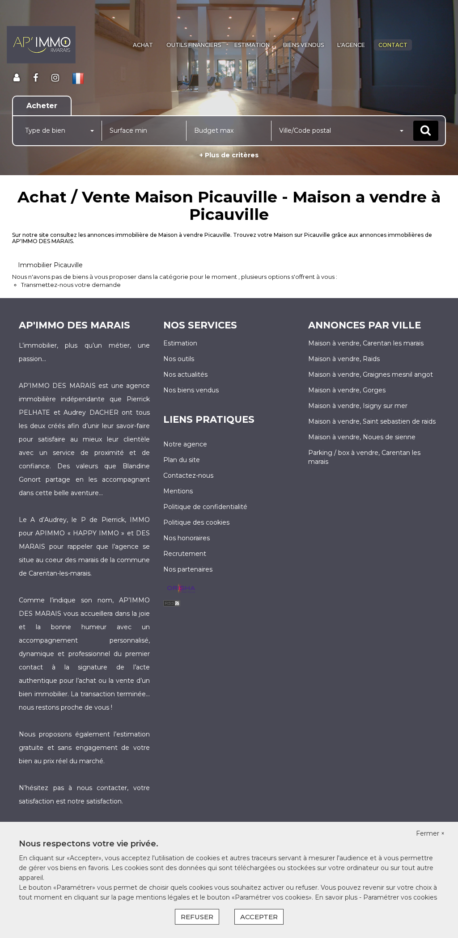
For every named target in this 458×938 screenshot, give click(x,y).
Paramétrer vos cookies (400, 897)
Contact (392, 45)
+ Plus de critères (229, 155)
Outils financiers (193, 45)
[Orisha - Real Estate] (181, 589)
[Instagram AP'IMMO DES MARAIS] (55, 78)
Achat (143, 45)
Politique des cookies (196, 522)
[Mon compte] (16, 78)
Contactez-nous (188, 475)
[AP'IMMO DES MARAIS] (41, 45)
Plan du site (181, 460)
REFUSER (197, 917)
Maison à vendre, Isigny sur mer (357, 406)
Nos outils (178, 359)
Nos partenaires (187, 569)
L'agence (351, 45)
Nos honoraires (186, 538)
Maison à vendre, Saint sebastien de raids (372, 421)
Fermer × (430, 833)
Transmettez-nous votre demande (71, 284)
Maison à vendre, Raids (344, 359)
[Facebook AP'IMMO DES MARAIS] (35, 78)
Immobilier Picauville (50, 265)
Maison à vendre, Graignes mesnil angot (370, 374)
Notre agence (185, 444)
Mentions (178, 491)
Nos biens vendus (191, 390)
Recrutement (184, 554)
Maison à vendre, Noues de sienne (362, 437)
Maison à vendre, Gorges (347, 390)
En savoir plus (337, 897)
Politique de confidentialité (205, 507)
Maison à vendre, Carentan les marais (366, 343)
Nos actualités (185, 374)
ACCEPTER (259, 917)
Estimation (252, 45)
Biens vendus (303, 45)
